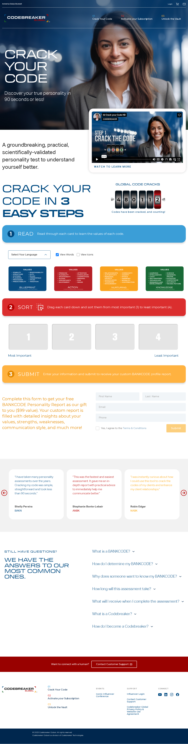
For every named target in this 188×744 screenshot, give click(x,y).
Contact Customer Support (136, 700)
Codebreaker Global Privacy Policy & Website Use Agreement (137, 710)
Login (170, 4)
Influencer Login (136, 694)
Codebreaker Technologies (72, 735)
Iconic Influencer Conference (105, 695)
